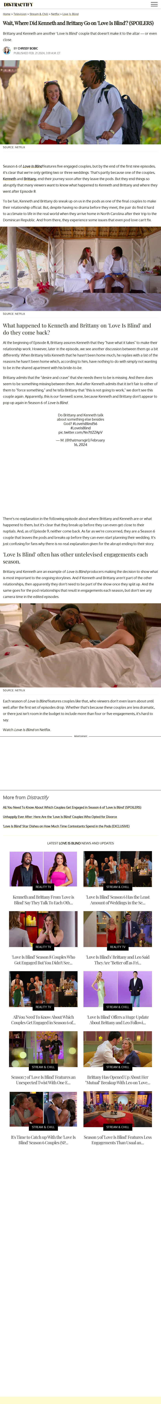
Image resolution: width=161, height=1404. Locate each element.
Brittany (30, 179)
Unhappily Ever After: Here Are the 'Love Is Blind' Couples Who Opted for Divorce (60, 817)
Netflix (55, 14)
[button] (155, 5)
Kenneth (9, 179)
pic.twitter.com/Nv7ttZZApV (80, 432)
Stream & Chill (39, 14)
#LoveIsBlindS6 (85, 423)
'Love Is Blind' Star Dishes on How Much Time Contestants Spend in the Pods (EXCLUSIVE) (66, 826)
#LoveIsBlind (80, 428)
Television (20, 14)
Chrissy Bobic (28, 48)
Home (6, 14)
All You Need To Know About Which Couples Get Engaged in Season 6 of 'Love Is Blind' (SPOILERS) (72, 807)
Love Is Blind (70, 14)
